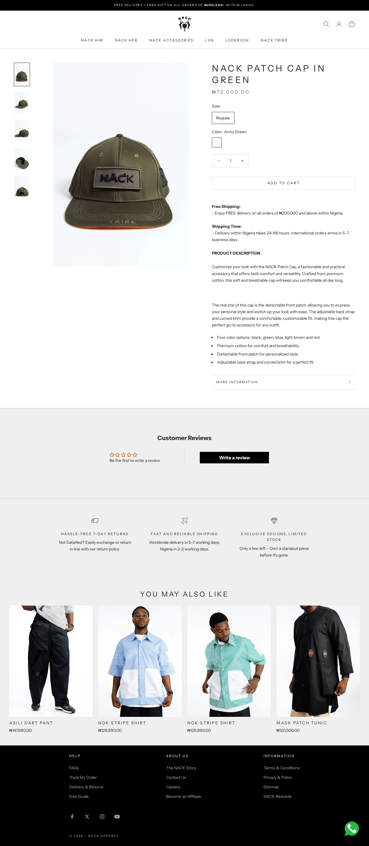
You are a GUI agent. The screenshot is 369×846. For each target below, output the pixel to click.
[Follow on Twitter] (87, 816)
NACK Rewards (277, 796)
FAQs (74, 767)
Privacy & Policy (277, 777)
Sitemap (271, 786)
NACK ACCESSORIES (171, 40)
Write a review (234, 457)
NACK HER (126, 40)
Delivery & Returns (86, 786)
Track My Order (83, 777)
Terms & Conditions (281, 767)
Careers (173, 786)
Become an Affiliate (183, 796)
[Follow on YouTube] (117, 816)
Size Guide (79, 796)
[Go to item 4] (22, 159)
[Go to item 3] (22, 131)
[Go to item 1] (22, 74)
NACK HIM (92, 40)
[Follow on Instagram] (102, 816)
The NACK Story (181, 767)
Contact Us (176, 777)
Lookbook (237, 40)
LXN (209, 40)
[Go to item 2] (22, 102)
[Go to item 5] (22, 187)
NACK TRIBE (274, 40)
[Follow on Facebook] (72, 816)
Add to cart (283, 183)
